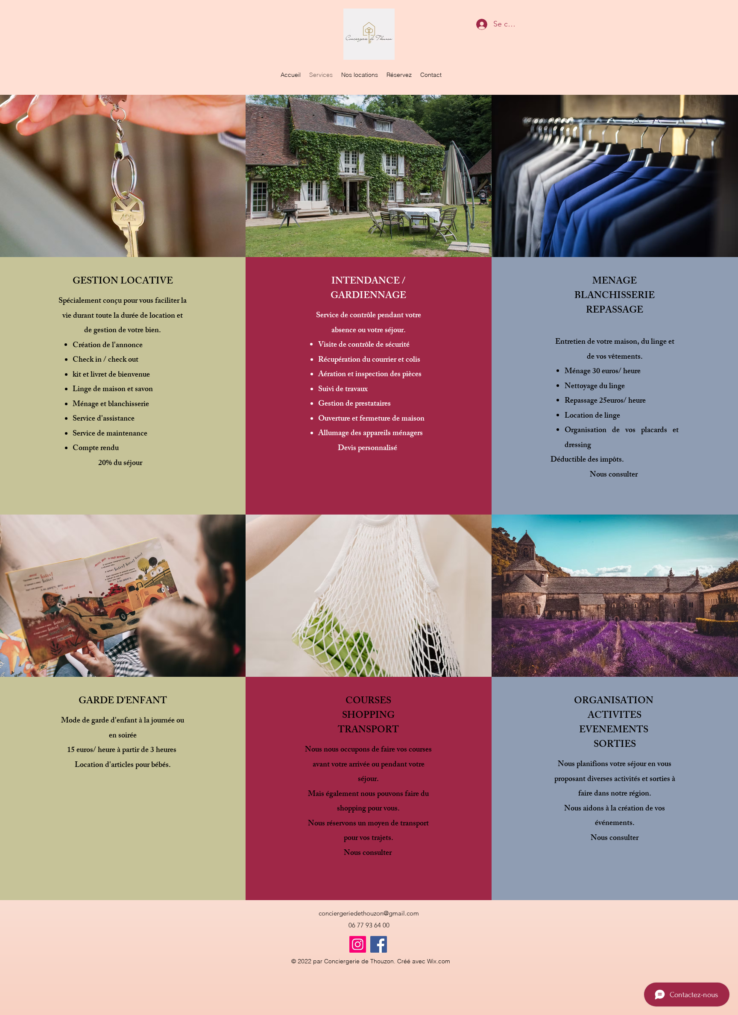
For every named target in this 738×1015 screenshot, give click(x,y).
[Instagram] (357, 944)
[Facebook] (378, 944)
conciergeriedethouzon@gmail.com (369, 913)
